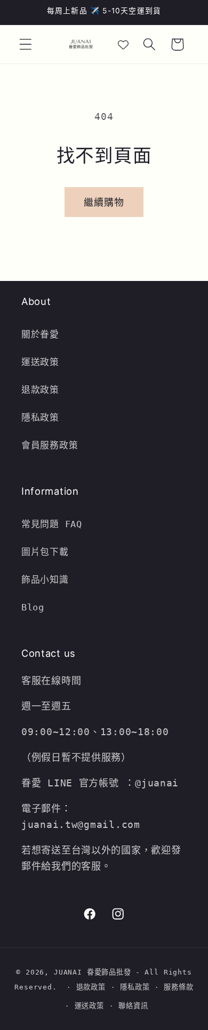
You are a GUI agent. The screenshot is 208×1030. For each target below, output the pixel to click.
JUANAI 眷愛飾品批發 (92, 972)
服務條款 (178, 987)
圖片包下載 (45, 551)
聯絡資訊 (133, 1006)
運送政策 (40, 362)
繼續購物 (104, 202)
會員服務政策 (49, 445)
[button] (26, 44)
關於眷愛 (40, 334)
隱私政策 (40, 417)
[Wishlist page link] (123, 44)
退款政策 (43, 389)
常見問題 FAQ (51, 524)
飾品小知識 (45, 579)
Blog (32, 607)
